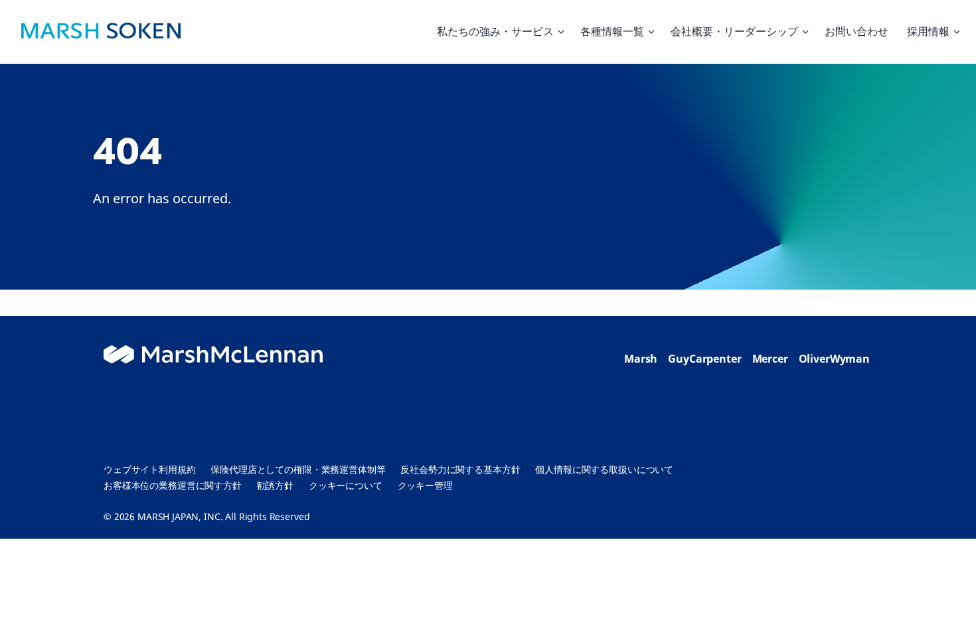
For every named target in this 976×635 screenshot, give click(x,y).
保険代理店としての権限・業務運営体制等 (297, 469)
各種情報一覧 (612, 31)
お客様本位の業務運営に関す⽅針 (173, 485)
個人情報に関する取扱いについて (604, 469)
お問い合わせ (856, 31)
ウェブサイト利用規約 (150, 469)
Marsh (640, 358)
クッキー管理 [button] (425, 485)
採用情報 (928, 31)
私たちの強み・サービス (495, 31)
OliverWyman (834, 358)
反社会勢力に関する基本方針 (460, 469)
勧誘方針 (275, 485)
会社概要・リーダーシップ (734, 31)
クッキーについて (345, 485)
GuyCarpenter (704, 358)
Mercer (770, 358)
